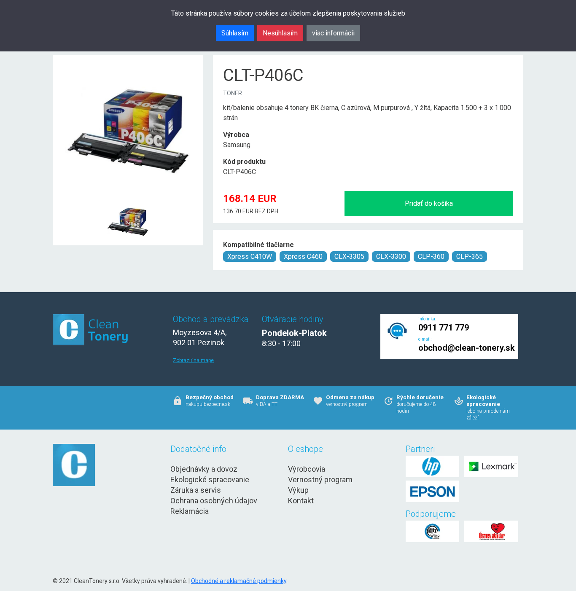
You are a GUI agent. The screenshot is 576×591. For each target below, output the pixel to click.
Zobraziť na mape (193, 360)
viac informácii (333, 33)
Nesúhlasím (280, 33)
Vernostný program (320, 479)
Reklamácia (189, 511)
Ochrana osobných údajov (213, 500)
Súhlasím (234, 33)
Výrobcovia (306, 469)
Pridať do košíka (429, 203)
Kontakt (301, 500)
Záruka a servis (195, 490)
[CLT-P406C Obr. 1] (128, 201)
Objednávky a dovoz (203, 469)
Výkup (298, 490)
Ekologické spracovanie (209, 479)
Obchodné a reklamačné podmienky (238, 581)
